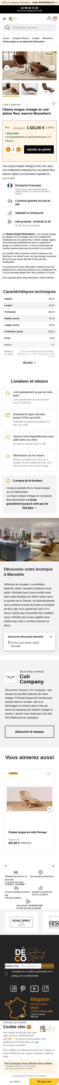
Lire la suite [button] (8, 178)
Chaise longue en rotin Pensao (27, 832)
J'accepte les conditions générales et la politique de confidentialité (31, 973)
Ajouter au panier (39, 149)
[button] (7, 68)
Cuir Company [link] (11, 105)
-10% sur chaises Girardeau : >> (29, 2)
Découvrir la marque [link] (29, 731)
